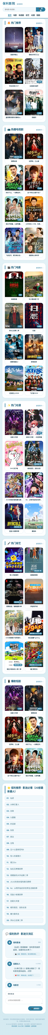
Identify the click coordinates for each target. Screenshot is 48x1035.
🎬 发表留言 (35, 1008)
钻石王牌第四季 (15, 869)
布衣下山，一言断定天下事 (14, 192)
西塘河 (34, 117)
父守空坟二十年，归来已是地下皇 (36, 224)
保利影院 (13, 3)
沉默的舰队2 (14, 362)
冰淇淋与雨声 (34, 86)
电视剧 (21, 15)
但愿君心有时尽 (34, 255)
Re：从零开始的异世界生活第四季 (37, 500)
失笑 (10, 830)
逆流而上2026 (14, 393)
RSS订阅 (20, 1026)
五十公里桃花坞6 (15, 849)
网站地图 (14, 1026)
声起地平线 (34, 606)
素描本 (34, 531)
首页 (9, 15)
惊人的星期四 (14, 575)
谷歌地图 (33, 1026)
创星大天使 (14, 437)
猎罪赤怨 (14, 161)
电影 (15, 15)
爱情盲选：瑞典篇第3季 (14, 606)
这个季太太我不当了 (34, 192)
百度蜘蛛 (27, 1026)
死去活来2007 (14, 86)
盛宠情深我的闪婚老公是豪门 (15, 117)
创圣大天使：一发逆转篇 (34, 437)
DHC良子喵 (14, 468)
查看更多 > (39, 23)
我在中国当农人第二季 (14, 669)
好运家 (11, 824)
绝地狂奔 (34, 362)
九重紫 (11, 817)
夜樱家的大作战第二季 (17, 875)
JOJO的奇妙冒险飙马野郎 (14, 500)
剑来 (10, 811)
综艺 (27, 15)
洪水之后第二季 (14, 330)
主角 (10, 843)
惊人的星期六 (14, 856)
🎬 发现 (41, 9)
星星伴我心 (14, 54)
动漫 (33, 15)
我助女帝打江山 (34, 54)
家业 (10, 837)
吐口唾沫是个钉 (34, 299)
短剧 (38, 15)
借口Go (11, 862)
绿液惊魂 (14, 299)
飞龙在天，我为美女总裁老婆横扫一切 (18, 255)
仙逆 (10, 798)
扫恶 (33, 330)
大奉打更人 (13, 804)
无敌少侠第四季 (14, 531)
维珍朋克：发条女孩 (34, 468)
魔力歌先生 (34, 669)
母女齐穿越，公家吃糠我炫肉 (15, 224)
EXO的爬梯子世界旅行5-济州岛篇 (17, 638)
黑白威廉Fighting (34, 638)
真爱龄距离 (34, 575)
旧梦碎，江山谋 (34, 161)
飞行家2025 (34, 393)
